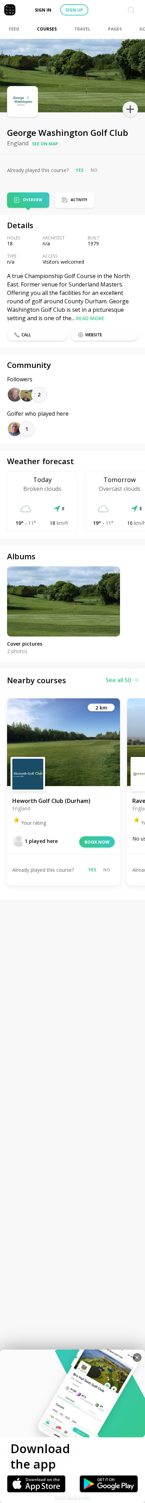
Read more (90, 318)
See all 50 (118, 680)
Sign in (43, 10)
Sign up (74, 10)
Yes (79, 170)
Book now (96, 842)
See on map (45, 144)
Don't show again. (72, 1498)
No (93, 170)
